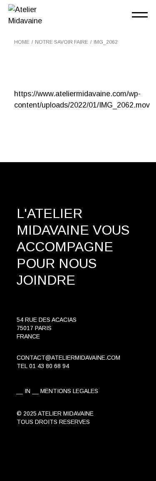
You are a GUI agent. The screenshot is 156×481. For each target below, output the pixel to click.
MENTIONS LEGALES (69, 391)
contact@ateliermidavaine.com (68, 357)
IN (27, 391)
